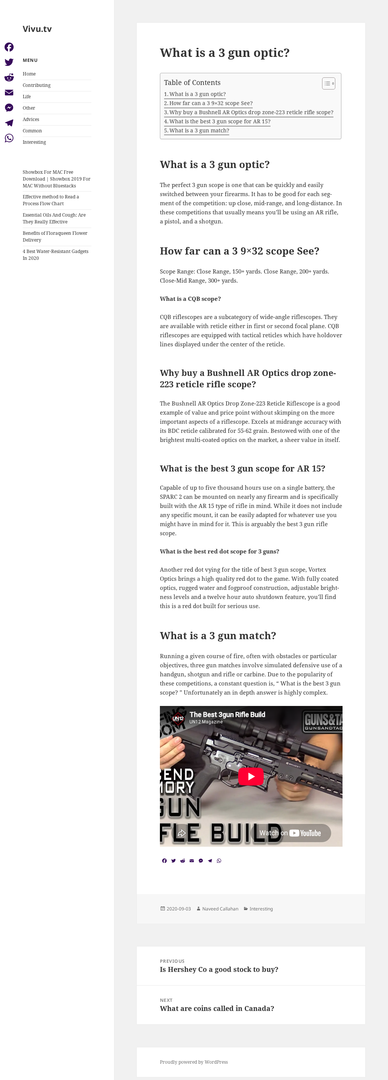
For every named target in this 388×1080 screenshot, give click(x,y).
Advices (31, 119)
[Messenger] (9, 107)
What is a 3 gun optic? (197, 93)
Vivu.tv (37, 28)
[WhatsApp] (9, 138)
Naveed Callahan (220, 909)
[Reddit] (9, 77)
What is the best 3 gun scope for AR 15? (220, 121)
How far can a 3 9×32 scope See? (211, 103)
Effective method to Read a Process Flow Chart (51, 200)
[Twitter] (9, 62)
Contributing (36, 85)
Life (27, 96)
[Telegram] (9, 122)
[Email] (9, 92)
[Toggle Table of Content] (324, 83)
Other (29, 108)
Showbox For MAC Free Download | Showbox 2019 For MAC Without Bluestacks (57, 179)
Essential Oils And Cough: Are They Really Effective (54, 218)
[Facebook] (9, 47)
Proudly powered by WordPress (194, 1062)
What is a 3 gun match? (199, 130)
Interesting (34, 142)
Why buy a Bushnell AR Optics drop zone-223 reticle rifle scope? (251, 112)
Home (29, 74)
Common (32, 130)
